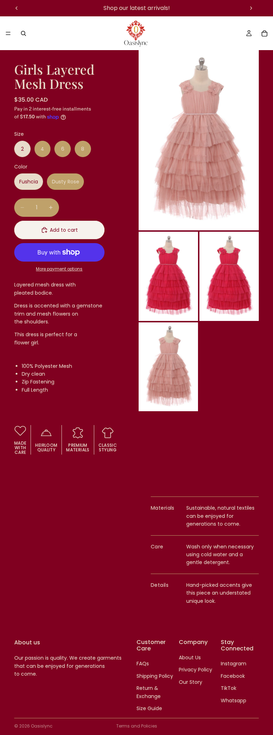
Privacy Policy (195, 669)
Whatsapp (233, 700)
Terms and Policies (136, 726)
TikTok (228, 688)
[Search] (23, 33)
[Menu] (8, 33)
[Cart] (264, 33)
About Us (190, 657)
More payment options (59, 269)
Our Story (190, 682)
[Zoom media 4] (168, 367)
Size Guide (149, 708)
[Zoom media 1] (199, 140)
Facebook (233, 676)
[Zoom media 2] (168, 276)
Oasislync (42, 726)
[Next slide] (251, 8)
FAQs (142, 663)
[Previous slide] (17, 8)
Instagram (233, 663)
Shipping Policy (154, 676)
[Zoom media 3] (229, 276)
